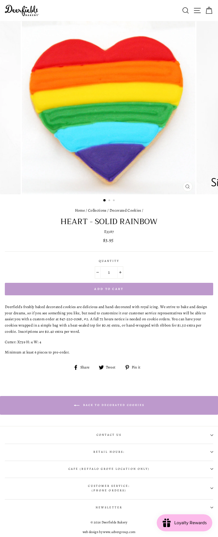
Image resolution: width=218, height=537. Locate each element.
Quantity (109, 261)
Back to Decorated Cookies (113, 405)
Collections (97, 210)
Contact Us (109, 435)
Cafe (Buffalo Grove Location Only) (109, 469)
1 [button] (104, 200)
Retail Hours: (109, 452)
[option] (109, 107)
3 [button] (114, 200)
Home (80, 210)
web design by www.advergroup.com (109, 532)
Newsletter (109, 507)
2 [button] (109, 200)
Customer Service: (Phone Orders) (109, 488)
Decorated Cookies (125, 210)
